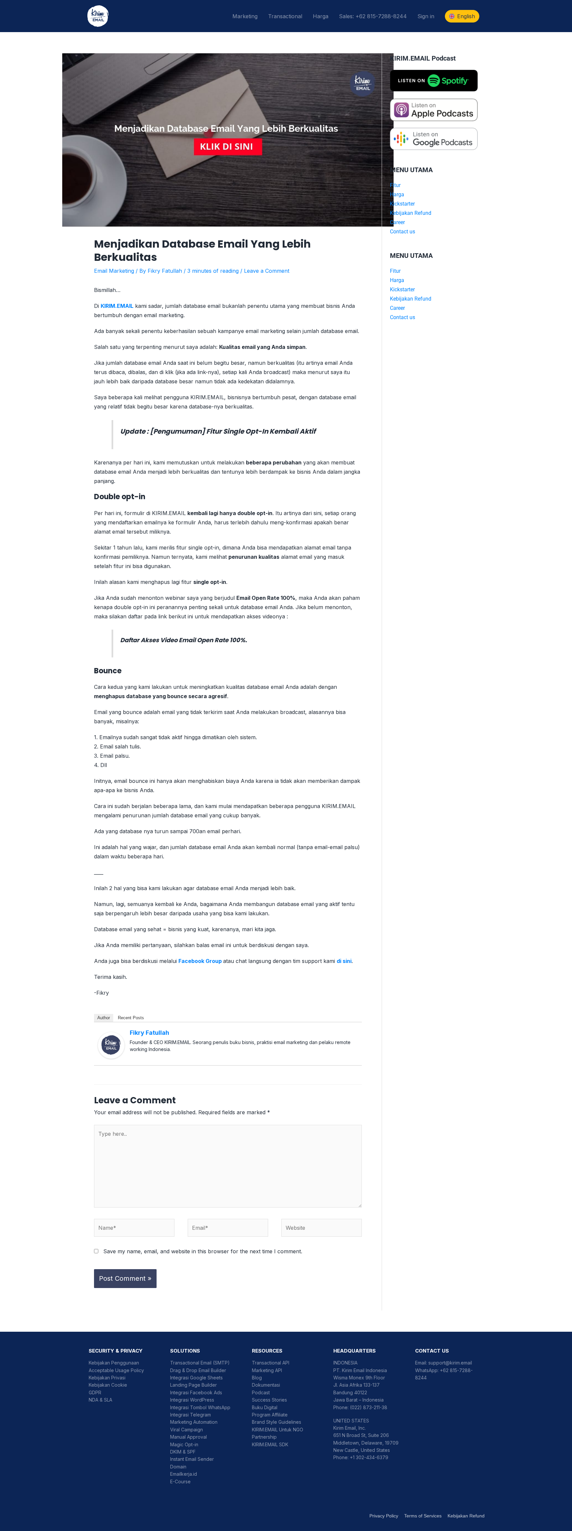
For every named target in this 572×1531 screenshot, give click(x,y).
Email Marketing (114, 270)
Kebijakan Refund (410, 213)
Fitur (395, 185)
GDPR (95, 1392)
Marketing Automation (193, 1422)
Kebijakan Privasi (107, 1377)
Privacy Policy (383, 1515)
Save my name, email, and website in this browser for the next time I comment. (202, 1251)
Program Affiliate (270, 1414)
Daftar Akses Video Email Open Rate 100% (182, 640)
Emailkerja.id (183, 1474)
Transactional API (270, 1362)
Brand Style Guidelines (276, 1422)
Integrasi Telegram (190, 1414)
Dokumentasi (266, 1385)
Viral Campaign (186, 1429)
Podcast (261, 1392)
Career (397, 222)
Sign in (425, 16)
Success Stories (269, 1400)
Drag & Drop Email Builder (198, 1370)
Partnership (264, 1437)
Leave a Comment (266, 270)
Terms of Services (423, 1515)
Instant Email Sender (192, 1459)
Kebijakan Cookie (108, 1385)
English (466, 16)
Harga (320, 16)
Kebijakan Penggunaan (114, 1362)
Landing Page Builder (193, 1385)
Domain (178, 1466)
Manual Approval (188, 1437)
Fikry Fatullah (149, 1032)
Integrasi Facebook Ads (196, 1392)
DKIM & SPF (183, 1452)
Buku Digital (264, 1407)
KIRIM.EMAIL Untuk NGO (277, 1429)
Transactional (285, 16)
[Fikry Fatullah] (111, 1045)
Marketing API (267, 1370)
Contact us (402, 231)
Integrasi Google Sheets (196, 1377)
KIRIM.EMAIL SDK (270, 1444)
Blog (257, 1377)
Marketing (245, 16)
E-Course (180, 1481)
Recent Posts (131, 1017)
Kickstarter (402, 204)
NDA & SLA (100, 1400)
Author (103, 1017)
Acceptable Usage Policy (116, 1370)
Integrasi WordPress (192, 1400)
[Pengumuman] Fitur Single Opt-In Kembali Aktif (232, 431)
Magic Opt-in (184, 1444)
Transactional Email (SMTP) (200, 1362)
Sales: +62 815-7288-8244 (373, 16)
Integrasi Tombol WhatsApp (200, 1407)
